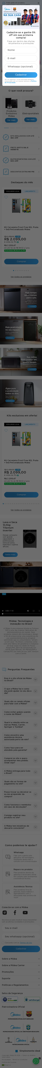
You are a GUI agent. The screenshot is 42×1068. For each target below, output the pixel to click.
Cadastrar (21, 75)
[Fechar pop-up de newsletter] (36, 8)
